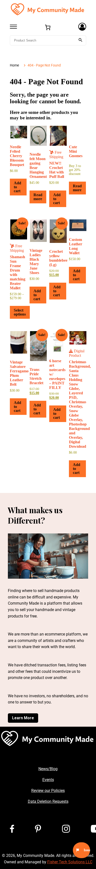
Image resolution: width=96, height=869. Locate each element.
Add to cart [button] (17, 187)
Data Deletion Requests (48, 801)
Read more (37, 197)
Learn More (23, 718)
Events (48, 779)
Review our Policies (48, 790)
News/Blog (48, 768)
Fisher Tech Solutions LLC (69, 862)
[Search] (80, 40)
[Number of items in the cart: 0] (48, 27)
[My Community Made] (48, 9)
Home (14, 65)
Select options (20, 312)
